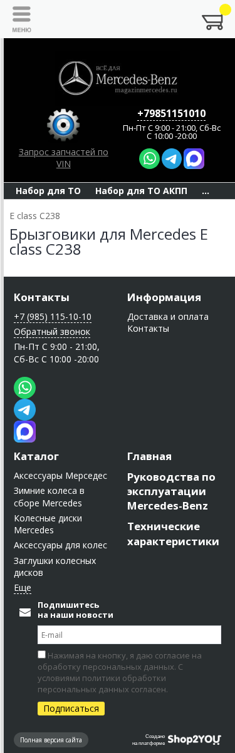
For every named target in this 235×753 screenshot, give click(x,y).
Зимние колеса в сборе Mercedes (49, 496)
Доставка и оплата (168, 316)
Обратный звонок (52, 331)
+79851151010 (171, 113)
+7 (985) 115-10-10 (52, 316)
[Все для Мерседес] (118, 78)
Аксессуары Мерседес (60, 475)
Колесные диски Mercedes (48, 524)
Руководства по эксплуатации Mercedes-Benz (171, 491)
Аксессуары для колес (60, 545)
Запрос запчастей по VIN (63, 158)
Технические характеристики (173, 533)
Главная (149, 456)
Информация (164, 297)
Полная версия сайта (51, 739)
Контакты (42, 297)
